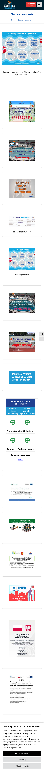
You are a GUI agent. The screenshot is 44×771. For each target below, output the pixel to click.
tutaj (26, 74)
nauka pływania (22, 274)
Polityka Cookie (15, 747)
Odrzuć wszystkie (22, 766)
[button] (39, 4)
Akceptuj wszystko (22, 753)
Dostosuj (22, 759)
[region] (22, 747)
